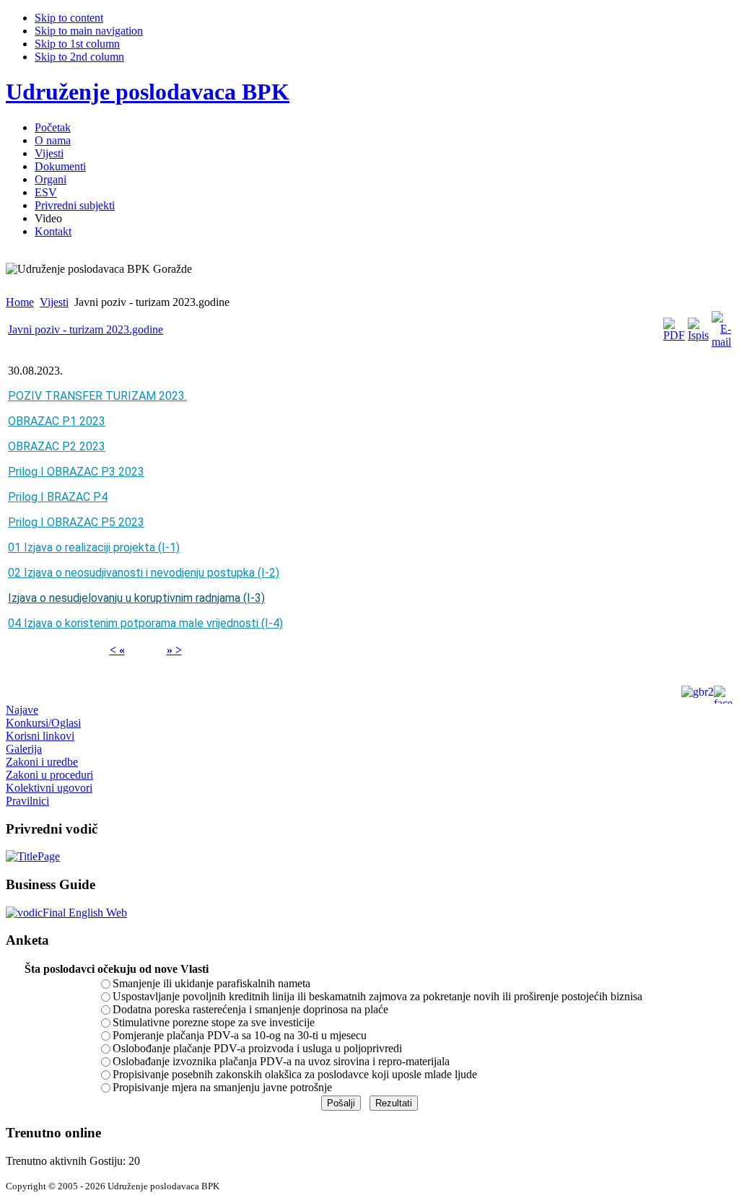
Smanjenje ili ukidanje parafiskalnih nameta (211, 983)
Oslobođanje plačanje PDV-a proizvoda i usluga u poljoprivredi (257, 1048)
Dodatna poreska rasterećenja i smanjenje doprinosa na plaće (250, 1009)
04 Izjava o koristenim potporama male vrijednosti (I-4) (145, 623)
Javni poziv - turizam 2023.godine (85, 329)
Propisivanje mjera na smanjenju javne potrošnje (222, 1087)
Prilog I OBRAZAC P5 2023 (76, 522)
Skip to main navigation (89, 31)
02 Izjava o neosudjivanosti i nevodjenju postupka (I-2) (143, 573)
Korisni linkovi (40, 736)
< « (117, 650)
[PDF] (674, 335)
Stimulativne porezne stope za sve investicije (214, 1022)
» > (174, 650)
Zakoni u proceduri (49, 775)
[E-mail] (721, 342)
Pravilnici (27, 801)
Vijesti (54, 302)
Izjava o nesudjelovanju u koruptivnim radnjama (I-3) (136, 598)
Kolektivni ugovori (49, 788)
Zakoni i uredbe (42, 762)
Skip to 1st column (77, 44)
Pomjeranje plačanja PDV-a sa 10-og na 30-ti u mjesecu (240, 1035)
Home (20, 302)
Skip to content (69, 18)
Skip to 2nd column (79, 57)
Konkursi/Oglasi (43, 723)
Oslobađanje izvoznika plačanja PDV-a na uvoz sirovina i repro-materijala (281, 1061)
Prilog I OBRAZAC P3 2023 (76, 471)
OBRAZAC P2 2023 (56, 446)
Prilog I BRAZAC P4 (58, 497)
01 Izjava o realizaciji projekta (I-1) (94, 547)
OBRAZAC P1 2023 (56, 421)
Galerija (24, 749)
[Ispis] (698, 335)
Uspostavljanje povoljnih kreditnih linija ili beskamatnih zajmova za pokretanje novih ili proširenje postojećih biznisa (377, 996)
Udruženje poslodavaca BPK (147, 92)
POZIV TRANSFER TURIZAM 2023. (97, 396)
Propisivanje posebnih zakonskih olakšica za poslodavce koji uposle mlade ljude (295, 1074)
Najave (22, 710)
